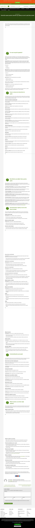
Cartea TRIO (6, 8)
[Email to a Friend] (16, 476)
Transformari (19, 516)
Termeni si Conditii (3, 514)
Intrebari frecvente (3, 512)
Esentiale (15, 522)
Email (14, 497)
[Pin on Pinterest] (18, 476)
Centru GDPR (28, 513)
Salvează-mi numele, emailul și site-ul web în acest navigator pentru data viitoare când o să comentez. (17, 500)
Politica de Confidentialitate (4, 513)
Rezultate (23, 8)
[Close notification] (33, 1)
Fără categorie (17, 14)
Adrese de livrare (11, 513)
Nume (5, 497)
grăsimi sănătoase (22, 456)
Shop (1, 8)
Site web (24, 497)
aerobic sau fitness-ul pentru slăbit (15, 453)
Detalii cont (10, 514)
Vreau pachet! (17, 2)
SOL (27, 514)
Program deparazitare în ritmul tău (15, 8)
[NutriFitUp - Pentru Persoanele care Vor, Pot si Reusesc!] (5, 6)
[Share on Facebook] (15, 476)
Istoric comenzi (11, 512)
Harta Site (28, 512)
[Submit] (19, 6)
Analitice (21, 522)
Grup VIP (27, 8)
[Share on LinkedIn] (19, 476)
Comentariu (5, 491)
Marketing (18, 522)
